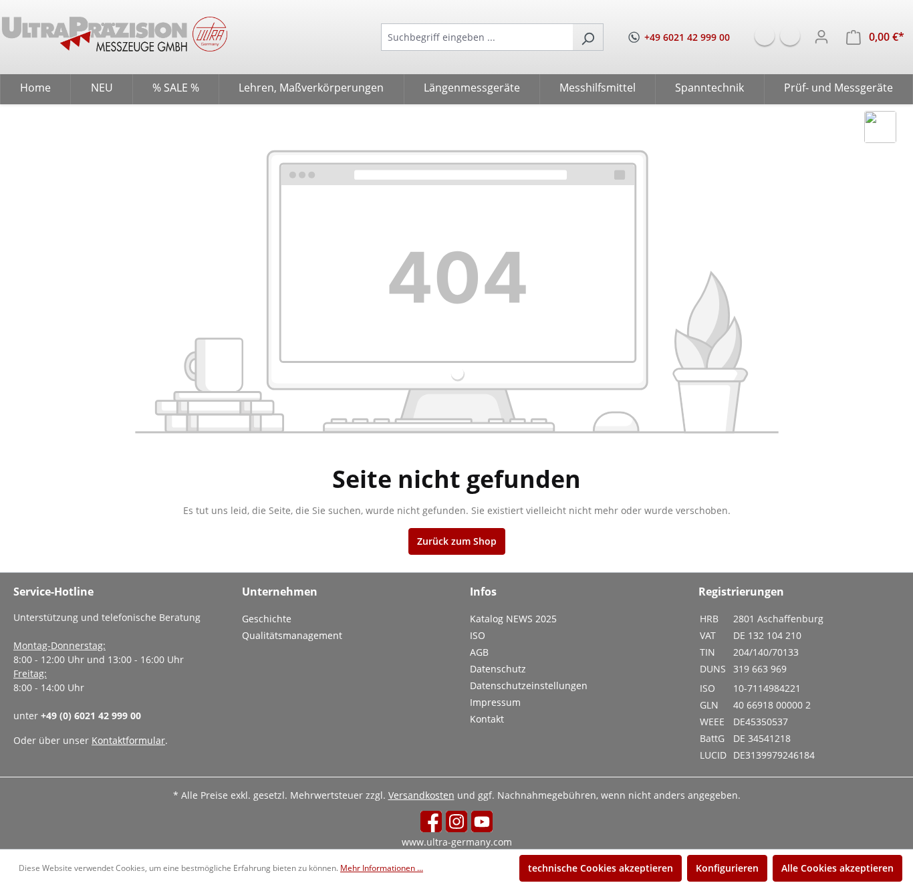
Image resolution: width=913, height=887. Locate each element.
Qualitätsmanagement (292, 635)
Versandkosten (421, 795)
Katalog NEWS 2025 (513, 618)
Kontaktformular (128, 740)
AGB (479, 652)
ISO (477, 635)
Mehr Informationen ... (381, 868)
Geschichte (266, 618)
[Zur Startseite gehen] (114, 34)
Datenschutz (498, 668)
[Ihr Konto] (821, 36)
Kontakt (487, 719)
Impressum (495, 702)
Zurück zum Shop (457, 541)
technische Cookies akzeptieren (600, 868)
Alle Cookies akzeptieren (837, 868)
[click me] (880, 127)
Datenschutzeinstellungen (529, 685)
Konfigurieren (727, 868)
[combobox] (477, 37)
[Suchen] (588, 37)
